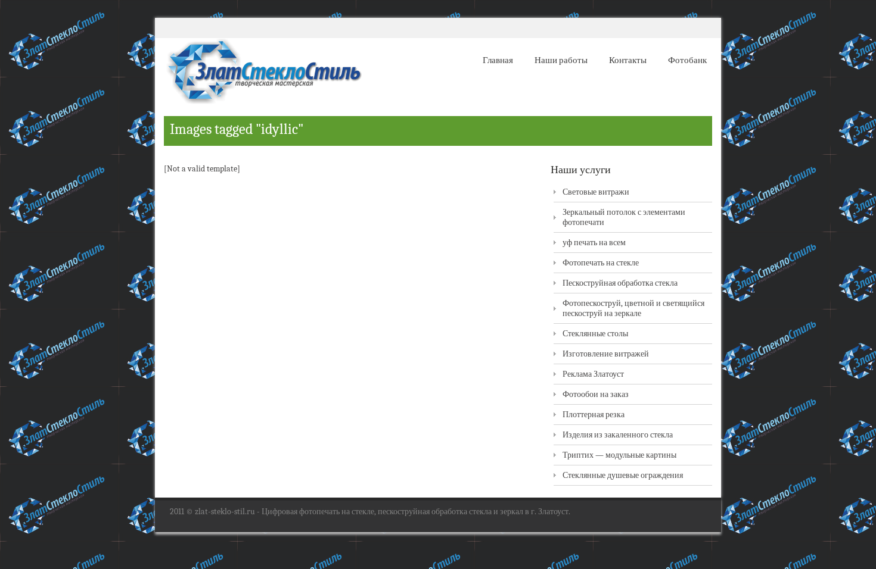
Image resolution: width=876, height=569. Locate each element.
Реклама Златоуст (593, 374)
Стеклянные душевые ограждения (623, 475)
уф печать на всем (594, 242)
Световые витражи (596, 192)
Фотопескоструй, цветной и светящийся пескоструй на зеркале (633, 308)
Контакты (628, 60)
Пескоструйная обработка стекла (620, 283)
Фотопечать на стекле (601, 263)
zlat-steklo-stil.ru (225, 512)
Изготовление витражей (606, 354)
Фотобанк (687, 60)
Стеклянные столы (595, 334)
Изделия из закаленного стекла (618, 435)
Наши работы (561, 60)
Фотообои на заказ (596, 394)
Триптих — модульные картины (619, 455)
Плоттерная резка (594, 414)
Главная (498, 60)
